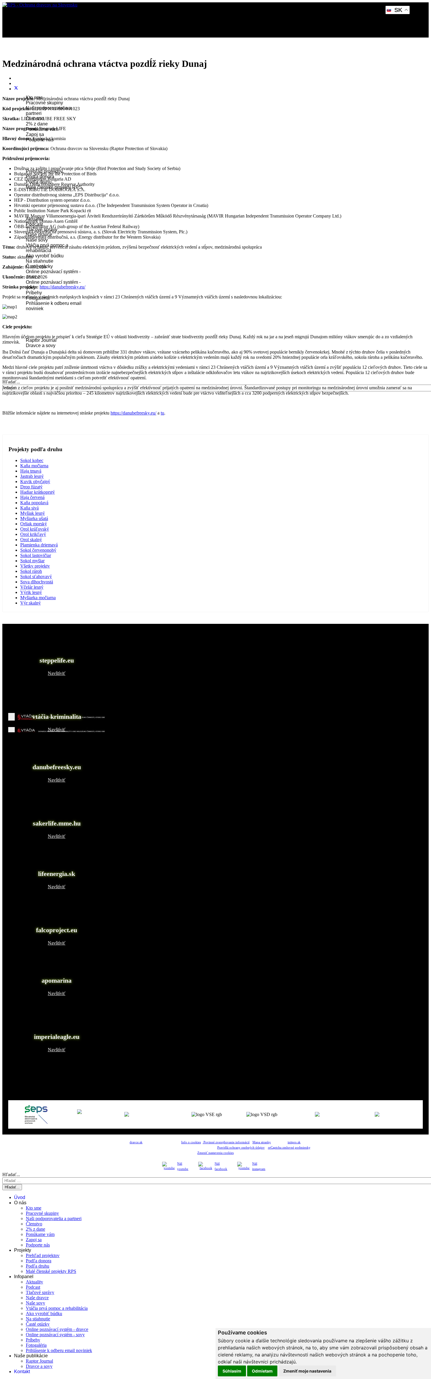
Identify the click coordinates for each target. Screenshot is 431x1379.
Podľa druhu (37, 1265)
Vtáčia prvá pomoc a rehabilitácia (57, 1308)
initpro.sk (294, 1142)
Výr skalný (30, 602)
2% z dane (37, 123)
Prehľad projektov (43, 1255)
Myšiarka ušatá (34, 518)
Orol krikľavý (33, 534)
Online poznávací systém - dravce (57, 1329)
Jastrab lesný (32, 476)
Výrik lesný (31, 592)
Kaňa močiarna (34, 465)
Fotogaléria (36, 1345)
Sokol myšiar (32, 560)
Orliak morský (33, 523)
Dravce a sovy (40, 345)
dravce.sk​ (136, 1142)
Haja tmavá (30, 470)
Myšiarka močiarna (38, 597)
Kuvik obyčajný (35, 481)
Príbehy (34, 292)
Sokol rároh (31, 571)
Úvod (23, 55)
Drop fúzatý (31, 486)
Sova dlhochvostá (36, 581)
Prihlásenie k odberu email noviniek (59, 1350)
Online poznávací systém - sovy (55, 1334)
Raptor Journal (41, 340)
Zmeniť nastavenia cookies (215, 1152)
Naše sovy (37, 239)
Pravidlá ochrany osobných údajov (241, 1147)
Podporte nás (38, 1244)
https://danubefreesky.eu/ (62, 286)
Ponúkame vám (40, 1234)
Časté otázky (38, 1324)
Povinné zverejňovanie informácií (226, 1142)
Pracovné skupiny (44, 102)
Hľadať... (11, 381)
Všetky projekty (35, 565)
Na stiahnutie (39, 261)
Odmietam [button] (262, 1370)
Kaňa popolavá (34, 502)
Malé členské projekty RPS (51, 1271)
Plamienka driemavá (39, 544)
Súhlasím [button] (232, 1370)
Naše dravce (37, 1297)
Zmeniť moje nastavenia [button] (307, 1370)
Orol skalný (31, 539)
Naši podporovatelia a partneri (54, 1218)
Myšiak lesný (32, 513)
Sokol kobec (31, 460)
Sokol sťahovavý (36, 576)
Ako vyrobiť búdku (45, 255)
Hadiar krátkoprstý (37, 492)
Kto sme (33, 1207)
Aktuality (34, 1281)
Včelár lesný (31, 587)
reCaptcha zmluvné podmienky (289, 1147)
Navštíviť (56, 673)
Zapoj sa (35, 134)
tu (162, 412)
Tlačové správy (40, 1292)
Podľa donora (38, 1260)
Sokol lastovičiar (35, 555)
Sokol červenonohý (38, 550)
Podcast (33, 1287)
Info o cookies (191, 1142)
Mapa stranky (261, 1142)
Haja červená (32, 497)
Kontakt (25, 361)
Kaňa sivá (29, 507)
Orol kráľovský (34, 529)
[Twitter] (16, 88)
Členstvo (34, 1223)
